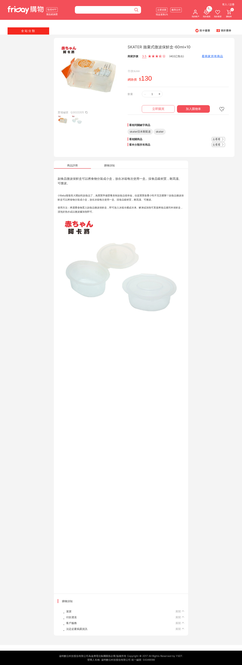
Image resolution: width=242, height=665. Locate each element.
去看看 (217, 139)
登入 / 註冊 (228, 4)
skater (160, 131)
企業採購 (161, 9)
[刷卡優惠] (202, 30)
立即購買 (158, 108)
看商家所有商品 (212, 56)
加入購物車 (193, 108)
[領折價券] (223, 30)
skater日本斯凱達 (140, 131)
